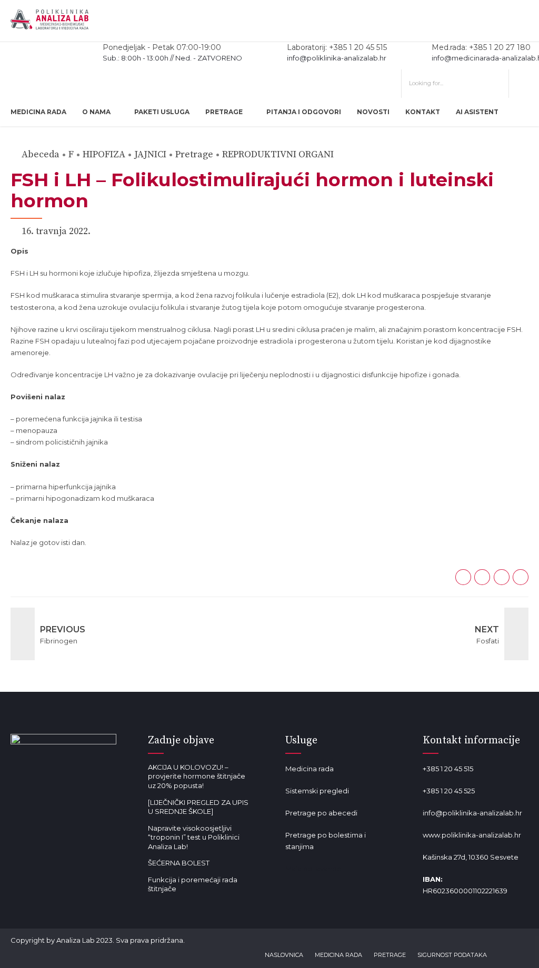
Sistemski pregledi (317, 790)
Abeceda (40, 154)
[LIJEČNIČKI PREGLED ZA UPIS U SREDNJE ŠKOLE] (198, 807)
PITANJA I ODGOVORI (303, 112)
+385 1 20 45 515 (448, 768)
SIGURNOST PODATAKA (452, 955)
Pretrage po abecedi (321, 813)
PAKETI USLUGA (161, 112)
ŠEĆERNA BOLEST (178, 863)
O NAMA (96, 112)
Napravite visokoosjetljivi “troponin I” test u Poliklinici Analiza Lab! (193, 837)
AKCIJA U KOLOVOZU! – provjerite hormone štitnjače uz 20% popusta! (196, 776)
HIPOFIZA (104, 154)
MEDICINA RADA (38, 112)
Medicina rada (309, 768)
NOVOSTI (373, 112)
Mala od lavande (313, 868)
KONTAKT (422, 112)
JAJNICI (150, 154)
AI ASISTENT (477, 112)
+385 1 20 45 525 (449, 790)
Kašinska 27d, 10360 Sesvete (470, 857)
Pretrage (194, 154)
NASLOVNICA (284, 955)
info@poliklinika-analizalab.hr (472, 813)
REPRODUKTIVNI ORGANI (278, 154)
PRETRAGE (224, 112)
